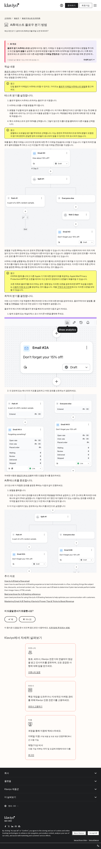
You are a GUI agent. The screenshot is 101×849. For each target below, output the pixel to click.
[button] (10, 619)
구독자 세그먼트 (64, 287)
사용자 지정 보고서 (21, 287)
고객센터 (7, 18)
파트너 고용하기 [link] (35, 706)
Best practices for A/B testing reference (22, 594)
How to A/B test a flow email (17, 581)
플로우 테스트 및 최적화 (31, 18)
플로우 (16, 18)
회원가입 (86, 5)
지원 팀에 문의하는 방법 (59, 627)
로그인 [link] (31, 755)
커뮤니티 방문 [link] (34, 672)
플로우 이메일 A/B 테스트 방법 (72, 86)
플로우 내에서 (10, 71)
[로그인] (61, 5)
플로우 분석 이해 (24, 475)
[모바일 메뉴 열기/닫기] (95, 5)
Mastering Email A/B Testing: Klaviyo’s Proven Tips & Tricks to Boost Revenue (39, 601)
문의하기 (72, 5)
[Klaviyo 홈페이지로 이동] (11, 5)
